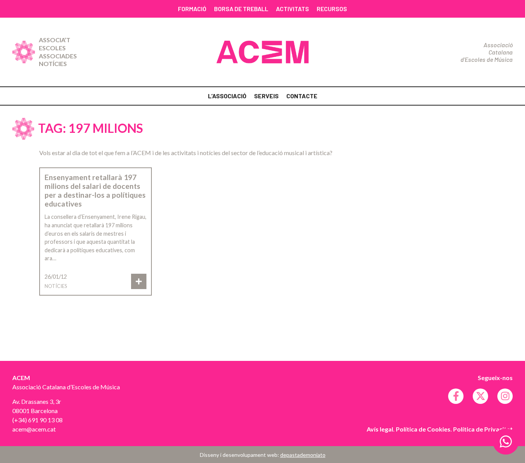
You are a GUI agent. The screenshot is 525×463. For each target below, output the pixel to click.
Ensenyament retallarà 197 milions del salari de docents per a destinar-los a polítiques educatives (95, 190)
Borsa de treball (241, 8)
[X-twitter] (480, 396)
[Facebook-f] (456, 396)
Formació (192, 8)
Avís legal (380, 429)
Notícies (53, 63)
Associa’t (54, 39)
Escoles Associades (58, 52)
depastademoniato (303, 454)
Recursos (332, 8)
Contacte (301, 95)
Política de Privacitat (483, 429)
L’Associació (227, 95)
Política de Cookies (423, 429)
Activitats (292, 8)
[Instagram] (505, 396)
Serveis (266, 95)
